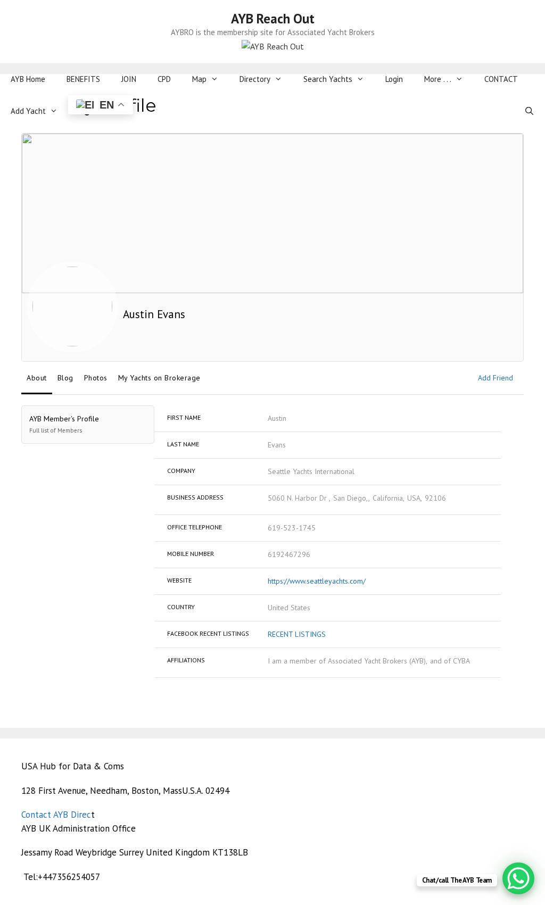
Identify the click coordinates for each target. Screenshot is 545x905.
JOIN (128, 79)
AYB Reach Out (273, 18)
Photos (96, 378)
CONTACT (501, 79)
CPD (164, 79)
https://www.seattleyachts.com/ (317, 581)
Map (199, 79)
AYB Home (28, 79)
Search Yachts (327, 79)
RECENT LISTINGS (297, 634)
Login (394, 79)
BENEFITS (83, 79)
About (37, 378)
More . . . (437, 79)
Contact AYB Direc (56, 814)
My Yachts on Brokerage (159, 378)
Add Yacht (28, 111)
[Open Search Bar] (529, 111)
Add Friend (495, 378)
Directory (255, 79)
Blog (65, 378)
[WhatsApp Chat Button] (518, 878)
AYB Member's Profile (64, 424)
